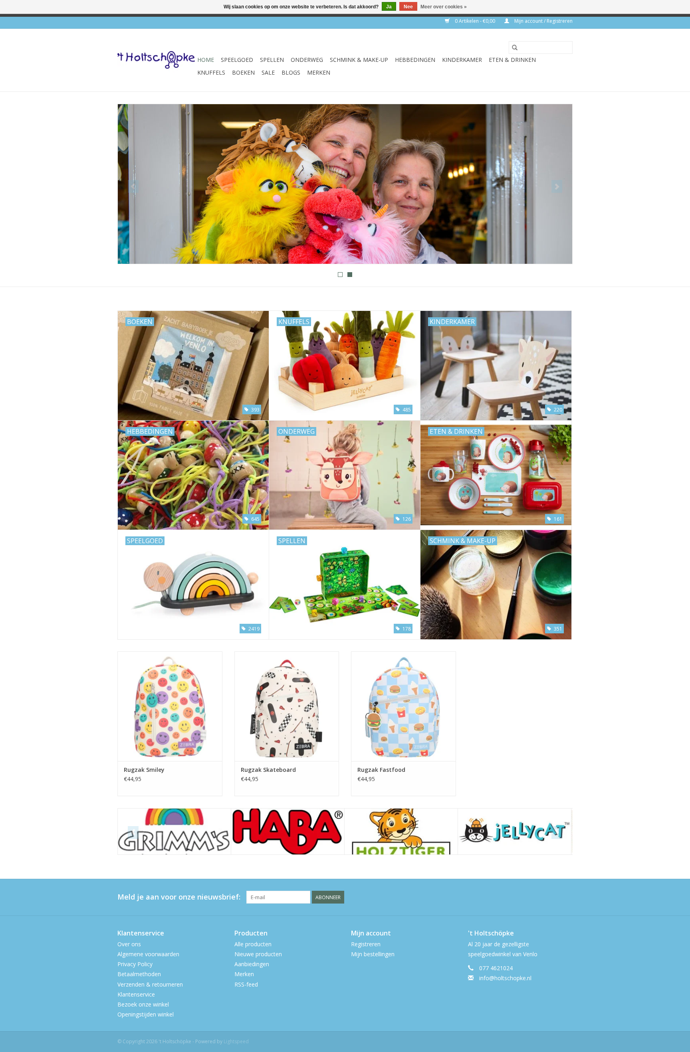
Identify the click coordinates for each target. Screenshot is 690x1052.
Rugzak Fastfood (381, 769)
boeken (243, 72)
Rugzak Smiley (144, 769)
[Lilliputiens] (514, 831)
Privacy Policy (135, 964)
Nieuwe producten (258, 954)
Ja (389, 7)
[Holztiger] (287, 831)
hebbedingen (415, 59)
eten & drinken (512, 59)
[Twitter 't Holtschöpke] (551, 897)
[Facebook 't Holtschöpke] (537, 897)
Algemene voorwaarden (148, 954)
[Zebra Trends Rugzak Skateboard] (286, 706)
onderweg (307, 59)
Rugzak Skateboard (268, 769)
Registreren (366, 944)
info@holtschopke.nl (505, 978)
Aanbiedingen (251, 964)
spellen (272, 59)
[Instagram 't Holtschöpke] (566, 897)
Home (205, 59)
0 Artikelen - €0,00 (475, 21)
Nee (408, 7)
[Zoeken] (515, 47)
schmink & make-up (359, 59)
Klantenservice (136, 994)
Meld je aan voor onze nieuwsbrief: (178, 897)
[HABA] (174, 831)
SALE (268, 72)
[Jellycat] (401, 831)
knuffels (211, 72)
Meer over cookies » (443, 7)
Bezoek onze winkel (143, 1004)
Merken (318, 72)
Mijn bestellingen (373, 954)
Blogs (291, 72)
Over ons (129, 944)
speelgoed (237, 59)
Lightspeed (236, 1041)
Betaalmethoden (139, 974)
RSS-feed (246, 984)
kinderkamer (462, 59)
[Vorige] (133, 186)
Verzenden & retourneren (150, 984)
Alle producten (253, 944)
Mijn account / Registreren (543, 21)
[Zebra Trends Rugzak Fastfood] (403, 706)
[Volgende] (556, 186)
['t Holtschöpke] (156, 60)
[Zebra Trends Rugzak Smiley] (169, 706)
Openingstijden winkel (145, 1014)
